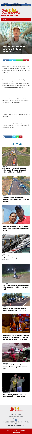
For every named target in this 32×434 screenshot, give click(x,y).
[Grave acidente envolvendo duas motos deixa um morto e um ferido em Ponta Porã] (16, 273)
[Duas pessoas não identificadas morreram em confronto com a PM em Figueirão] (16, 185)
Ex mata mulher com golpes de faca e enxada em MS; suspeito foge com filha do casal (15, 228)
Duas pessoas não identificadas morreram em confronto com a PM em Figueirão (15, 199)
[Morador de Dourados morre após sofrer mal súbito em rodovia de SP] (16, 299)
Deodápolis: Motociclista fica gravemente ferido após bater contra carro (15, 367)
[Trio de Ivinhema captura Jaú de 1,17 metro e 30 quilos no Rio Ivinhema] (16, 382)
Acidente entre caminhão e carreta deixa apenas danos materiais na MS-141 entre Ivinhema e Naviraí (15, 170)
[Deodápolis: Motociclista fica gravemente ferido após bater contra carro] (16, 353)
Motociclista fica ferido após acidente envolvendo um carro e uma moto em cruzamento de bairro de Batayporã (15, 337)
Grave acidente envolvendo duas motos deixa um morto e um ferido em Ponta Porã (15, 287)
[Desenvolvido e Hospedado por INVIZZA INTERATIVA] (16, 432)
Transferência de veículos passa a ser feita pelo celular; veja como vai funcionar (15, 258)
